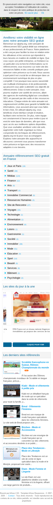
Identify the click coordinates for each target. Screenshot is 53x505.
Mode (10, 248)
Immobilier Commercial (19, 195)
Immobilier (12, 243)
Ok (42, 13)
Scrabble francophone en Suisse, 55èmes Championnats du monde (35, 365)
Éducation (12, 253)
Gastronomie (14, 234)
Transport (12, 190)
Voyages (11, 209)
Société (11, 239)
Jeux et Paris (14, 166)
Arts (9, 185)
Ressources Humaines (19, 200)
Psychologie (13, 277)
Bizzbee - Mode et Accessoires (31, 428)
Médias (11, 175)
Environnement (15, 224)
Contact (11, 496)
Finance (11, 180)
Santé (10, 170)
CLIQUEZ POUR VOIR (26, 345)
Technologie (13, 214)
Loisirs (10, 229)
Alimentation (13, 219)
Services (12, 268)
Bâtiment (12, 273)
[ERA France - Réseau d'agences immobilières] (26, 308)
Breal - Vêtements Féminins (31, 407)
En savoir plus (31, 13)
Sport (10, 258)
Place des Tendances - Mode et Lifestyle (34, 449)
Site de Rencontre (16, 205)
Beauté (11, 263)
